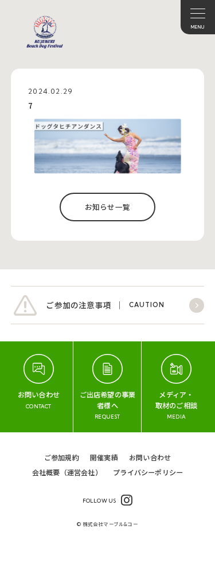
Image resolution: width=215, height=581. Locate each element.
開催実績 (104, 457)
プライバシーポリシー (148, 472)
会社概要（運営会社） (67, 472)
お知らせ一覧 (107, 206)
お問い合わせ (150, 457)
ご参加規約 (61, 457)
